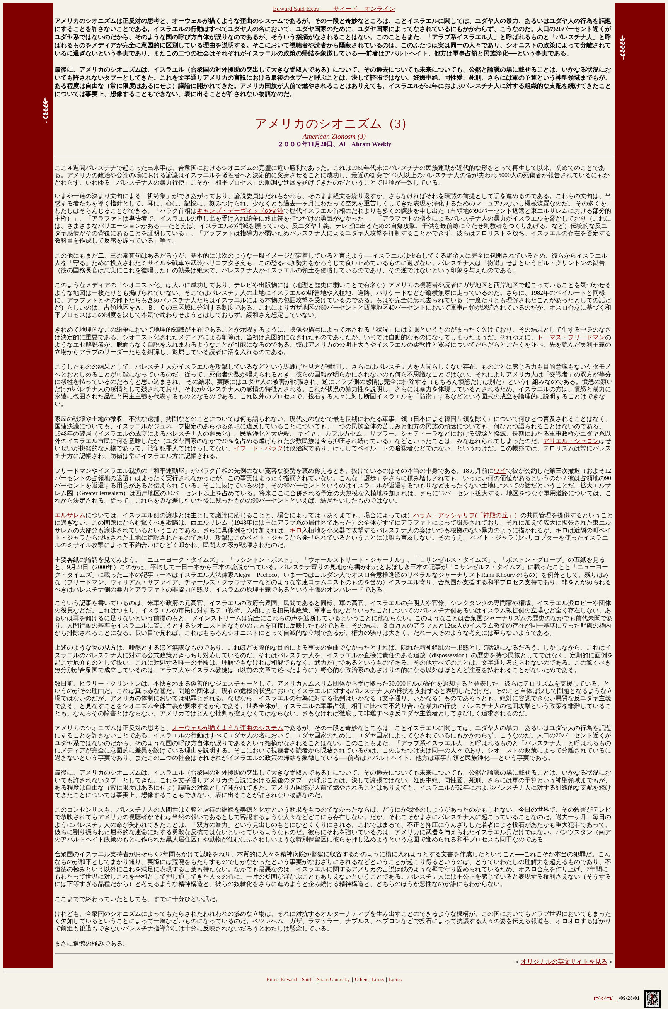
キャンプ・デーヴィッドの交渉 (240, 210)
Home (272, 979)
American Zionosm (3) (334, 136)
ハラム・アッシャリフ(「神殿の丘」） (466, 515)
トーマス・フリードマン (571, 337)
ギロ (296, 530)
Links (378, 979)
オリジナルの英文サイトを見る (564, 961)
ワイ (500, 470)
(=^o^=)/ (606, 998)
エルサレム (70, 515)
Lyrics (395, 979)
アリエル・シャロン (571, 441)
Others (361, 979)
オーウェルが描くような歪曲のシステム (227, 728)
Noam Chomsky (333, 979)
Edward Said (296, 979)
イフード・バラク (258, 448)
